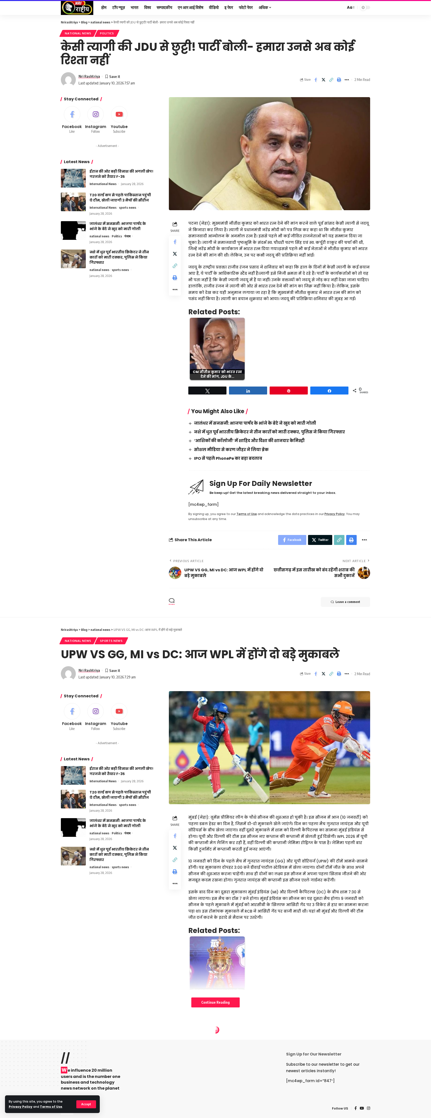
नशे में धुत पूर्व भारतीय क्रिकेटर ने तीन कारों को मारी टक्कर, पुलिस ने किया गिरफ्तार (269, 432)
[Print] (338, 80)
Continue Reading (215, 1002)
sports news (127, 207)
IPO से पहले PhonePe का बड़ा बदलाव (228, 458)
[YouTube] (362, 1108)
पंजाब (127, 236)
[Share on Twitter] (323, 80)
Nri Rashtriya (89, 76)
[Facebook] (72, 120)
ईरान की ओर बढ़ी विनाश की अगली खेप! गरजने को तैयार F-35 (121, 174)
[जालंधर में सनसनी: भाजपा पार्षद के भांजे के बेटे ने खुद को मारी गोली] (73, 230)
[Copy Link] (331, 80)
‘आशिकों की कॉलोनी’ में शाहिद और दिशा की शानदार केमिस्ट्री (249, 441)
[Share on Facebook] (315, 80)
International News (103, 184)
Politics (107, 33)
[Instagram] (96, 120)
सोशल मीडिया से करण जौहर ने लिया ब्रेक (231, 450)
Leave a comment (347, 602)
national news (78, 33)
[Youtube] (119, 120)
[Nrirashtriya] (77, 7)
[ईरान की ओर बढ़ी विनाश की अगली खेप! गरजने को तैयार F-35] (73, 178)
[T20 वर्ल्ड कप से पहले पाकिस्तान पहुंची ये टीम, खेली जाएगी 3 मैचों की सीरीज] (73, 202)
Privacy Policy (20, 1107)
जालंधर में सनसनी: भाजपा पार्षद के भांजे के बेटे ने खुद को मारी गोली (255, 423)
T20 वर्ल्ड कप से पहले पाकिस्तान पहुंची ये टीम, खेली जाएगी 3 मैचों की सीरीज (120, 198)
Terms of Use (51, 1107)
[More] (346, 80)
